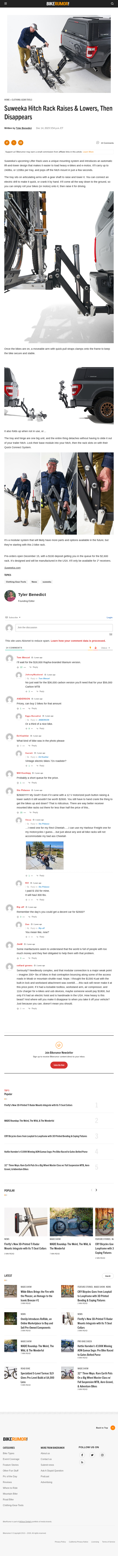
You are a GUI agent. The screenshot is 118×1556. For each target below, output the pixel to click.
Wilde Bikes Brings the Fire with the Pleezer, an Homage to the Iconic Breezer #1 (37, 1296)
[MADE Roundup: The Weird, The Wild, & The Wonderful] (71, 1222)
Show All (108, 1276)
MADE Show (55, 1238)
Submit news (47, 1465)
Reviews (7, 1482)
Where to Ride (10, 1488)
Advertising (46, 1482)
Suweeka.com (12, 567)
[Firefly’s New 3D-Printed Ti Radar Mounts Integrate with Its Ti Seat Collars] (25, 1222)
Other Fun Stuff (10, 1470)
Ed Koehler (23, 736)
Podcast (45, 1476)
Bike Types (8, 1453)
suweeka (47, 582)
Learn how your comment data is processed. (78, 640)
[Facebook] (81, 1454)
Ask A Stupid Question (52, 1470)
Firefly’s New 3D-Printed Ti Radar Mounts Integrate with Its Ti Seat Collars (38, 1105)
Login (109, 617)
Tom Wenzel (23, 657)
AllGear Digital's (25, 1522)
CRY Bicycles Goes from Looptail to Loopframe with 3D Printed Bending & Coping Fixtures (45, 1136)
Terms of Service (108, 1542)
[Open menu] (5, 3)
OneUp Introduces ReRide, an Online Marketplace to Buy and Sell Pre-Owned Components (37, 1323)
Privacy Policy (60, 1542)
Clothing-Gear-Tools (16, 582)
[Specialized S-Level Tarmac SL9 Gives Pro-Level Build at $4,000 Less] (10, 1373)
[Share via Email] (20, 142)
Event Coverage (11, 1459)
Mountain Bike (10, 1494)
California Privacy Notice (78, 1542)
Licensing (95, 1542)
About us (45, 1453)
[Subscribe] (81, 1462)
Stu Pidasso (44, 824)
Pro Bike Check (85, 1341)
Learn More (88, 152)
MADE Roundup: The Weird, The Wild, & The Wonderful (29, 1120)
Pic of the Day (10, 1476)
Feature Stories (103, 1238)
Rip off (41, 928)
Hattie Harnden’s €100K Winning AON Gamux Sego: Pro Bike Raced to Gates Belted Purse (45, 1151)
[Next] (96, 1190)
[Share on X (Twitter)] (13, 142)
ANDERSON (44, 720)
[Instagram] (102, 1454)
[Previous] (91, 1190)
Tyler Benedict (24, 128)
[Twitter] (92, 1454)
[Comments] (98, 143)
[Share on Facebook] (6, 142)
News (34, 582)
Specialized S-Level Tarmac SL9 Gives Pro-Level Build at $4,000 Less (37, 1377)
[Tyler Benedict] (10, 597)
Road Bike (25, 1368)
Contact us (46, 1459)
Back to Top (102, 1428)
